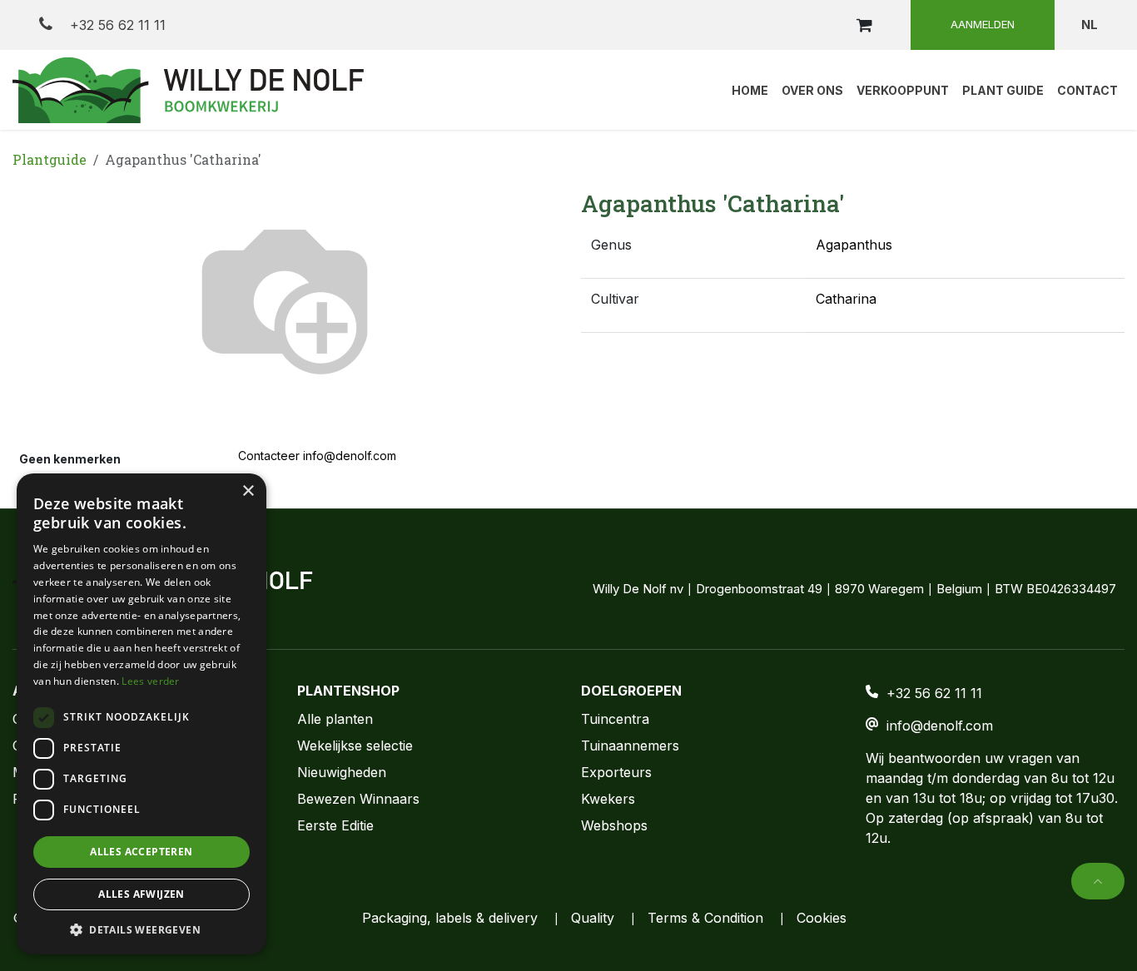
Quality (592, 917)
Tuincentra (615, 719)
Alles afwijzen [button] (141, 894)
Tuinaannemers (630, 745)
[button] (1098, 881)
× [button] (247, 491)
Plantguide (49, 159)
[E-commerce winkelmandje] (864, 25)
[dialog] (141, 713)
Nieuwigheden (341, 772)
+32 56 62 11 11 (116, 25)
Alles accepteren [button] (141, 852)
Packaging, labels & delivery (450, 917)
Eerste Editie (335, 825)
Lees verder (150, 681)
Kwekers (608, 798)
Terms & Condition (705, 917)
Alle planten (335, 719)
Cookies (822, 917)
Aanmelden (983, 24)
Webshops (614, 825)
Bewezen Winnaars (358, 798)
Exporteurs (616, 772)
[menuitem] (750, 90)
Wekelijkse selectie (355, 745)
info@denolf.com (939, 725)
